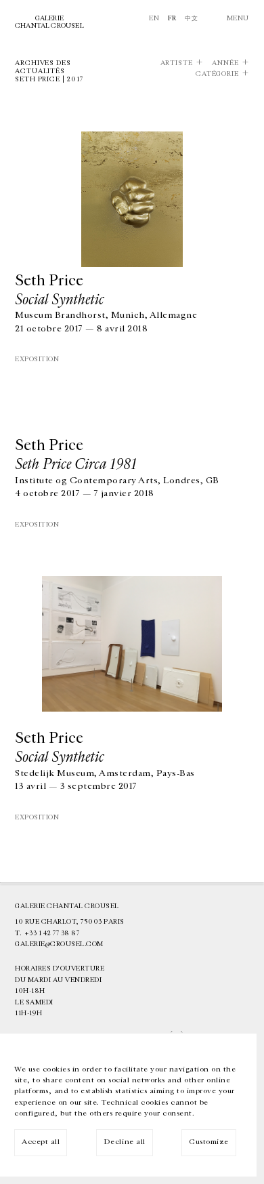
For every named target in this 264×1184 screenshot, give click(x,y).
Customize (209, 1141)
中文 (191, 18)
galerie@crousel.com (59, 944)
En (154, 18)
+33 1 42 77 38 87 (52, 933)
